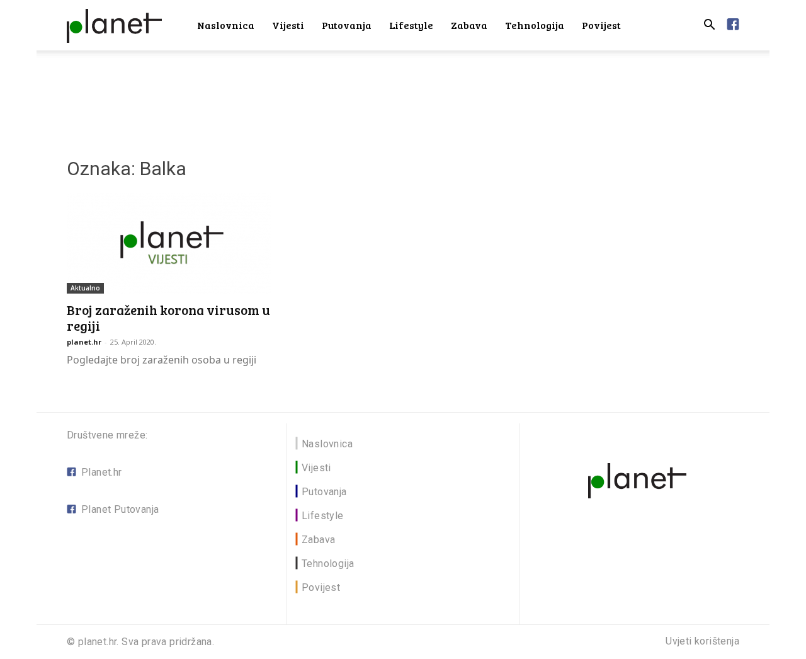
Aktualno (85, 288)
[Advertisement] (403, 94)
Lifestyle (411, 25)
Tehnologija (534, 25)
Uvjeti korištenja (702, 641)
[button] (709, 26)
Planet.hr (101, 472)
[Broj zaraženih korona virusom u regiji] (169, 243)
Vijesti (288, 25)
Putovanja (347, 25)
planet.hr (84, 342)
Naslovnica (225, 25)
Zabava (469, 25)
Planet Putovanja (120, 509)
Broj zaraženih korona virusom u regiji (168, 318)
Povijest (601, 25)
